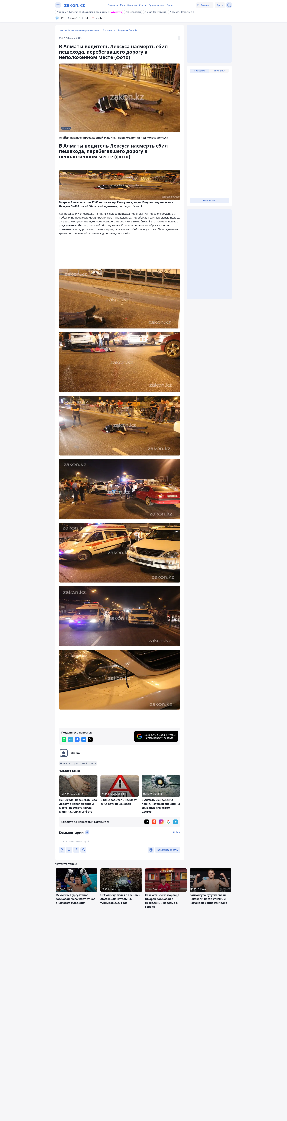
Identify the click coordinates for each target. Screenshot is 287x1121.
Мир (122, 5)
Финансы (132, 5)
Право (170, 5)
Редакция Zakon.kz (127, 30)
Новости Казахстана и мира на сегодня (79, 30)
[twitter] (90, 739)
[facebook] (77, 739)
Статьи (142, 5)
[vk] (83, 739)
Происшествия (156, 5)
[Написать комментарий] (119, 841)
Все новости (109, 30)
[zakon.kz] (74, 5)
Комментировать (167, 850)
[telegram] (70, 739)
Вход (177, 832)
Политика (113, 5)
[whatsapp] (64, 739)
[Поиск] (229, 5)
